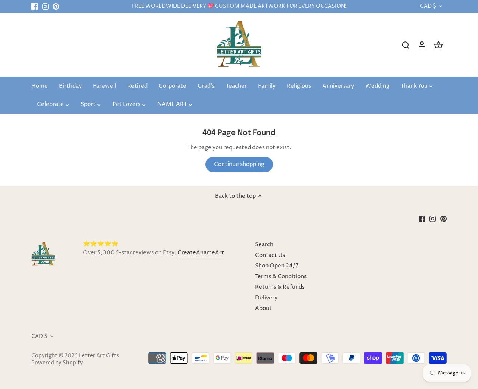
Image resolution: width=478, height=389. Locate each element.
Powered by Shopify (57, 363)
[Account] (422, 45)
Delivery (266, 298)
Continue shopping (239, 164)
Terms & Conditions (281, 276)
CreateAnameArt (200, 253)
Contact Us (270, 255)
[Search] (405, 45)
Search (264, 244)
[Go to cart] (438, 45)
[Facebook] (34, 6)
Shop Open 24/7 (276, 266)
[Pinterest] (56, 6)
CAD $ (428, 6)
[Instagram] (45, 6)
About (263, 308)
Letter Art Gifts (99, 355)
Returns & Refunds (280, 287)
